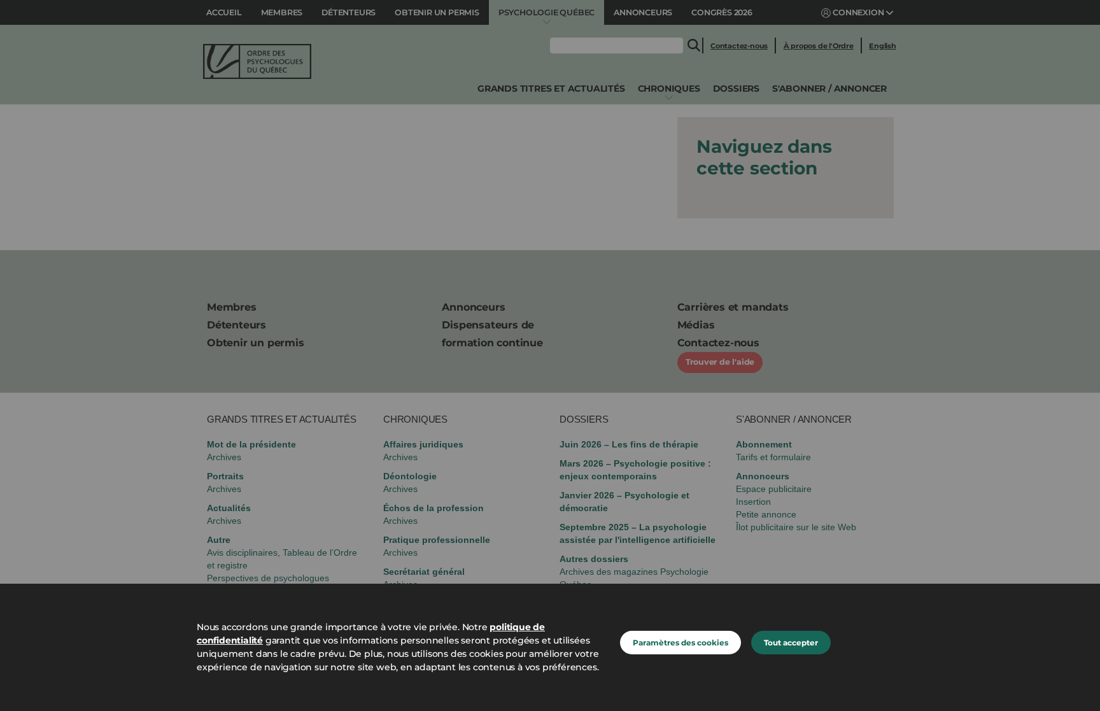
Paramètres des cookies (680, 642)
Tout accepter (791, 642)
